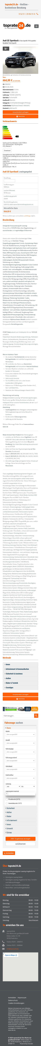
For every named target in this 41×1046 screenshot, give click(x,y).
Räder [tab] (9, 816)
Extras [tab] (9, 832)
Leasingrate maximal (12, 791)
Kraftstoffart (9, 775)
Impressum (22, 997)
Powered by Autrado (26, 1044)
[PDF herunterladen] (20, 133)
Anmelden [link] (10, 853)
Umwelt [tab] (10, 828)
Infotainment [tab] (12, 820)
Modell (8, 740)
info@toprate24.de (13, 949)
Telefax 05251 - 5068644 (14, 945)
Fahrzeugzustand (11, 757)
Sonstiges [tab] (9, 687)
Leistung (8, 784)
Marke (7, 731)
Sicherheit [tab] (11, 808)
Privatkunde (14, 799)
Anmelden (12, 997)
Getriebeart (9, 766)
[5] (20, 60)
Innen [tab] (8, 664)
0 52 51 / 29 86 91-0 (27, 14)
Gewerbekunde (15, 803)
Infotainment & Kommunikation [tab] (17, 669)
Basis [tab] (9, 728)
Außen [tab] (8, 678)
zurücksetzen (20, 844)
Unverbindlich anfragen (20, 112)
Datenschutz (13, 1000)
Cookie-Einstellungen (16, 1003)
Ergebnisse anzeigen (20, 839)
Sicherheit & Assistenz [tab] (14, 674)
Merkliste (21, 116)
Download (7, 150)
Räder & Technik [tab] (12, 683)
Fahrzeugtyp (9, 749)
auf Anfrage (27, 216)
